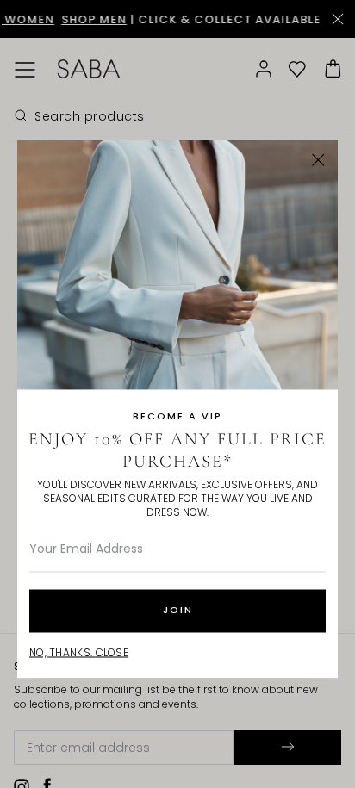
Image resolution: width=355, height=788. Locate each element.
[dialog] (177, 394)
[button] (318, 159)
